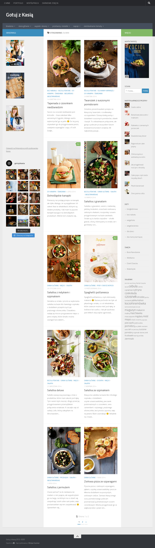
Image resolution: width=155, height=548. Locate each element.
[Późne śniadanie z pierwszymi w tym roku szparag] (23, 186)
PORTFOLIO (18, 3)
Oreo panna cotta (137, 193)
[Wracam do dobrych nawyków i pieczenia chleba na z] (34, 198)
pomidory (130, 326)
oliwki (133, 320)
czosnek (131, 296)
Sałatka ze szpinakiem (96, 390)
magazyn (130, 310)
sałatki (113, 191)
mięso (62, 285)
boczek (126, 287)
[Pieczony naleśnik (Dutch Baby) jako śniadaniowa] (23, 174)
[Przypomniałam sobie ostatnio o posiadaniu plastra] (11, 209)
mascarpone (130, 316)
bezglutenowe (64, 90)
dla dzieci (130, 231)
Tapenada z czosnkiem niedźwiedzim (60, 105)
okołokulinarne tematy (93, 26)
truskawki (129, 335)
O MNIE (7, 3)
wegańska (131, 220)
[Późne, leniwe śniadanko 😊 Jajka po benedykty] (34, 209)
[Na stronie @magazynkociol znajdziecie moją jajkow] (11, 186)
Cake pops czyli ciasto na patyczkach (139, 177)
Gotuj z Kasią (19, 14)
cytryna (137, 290)
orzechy (139, 319)
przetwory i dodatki (60, 26)
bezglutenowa (132, 209)
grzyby (147, 297)
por (136, 326)
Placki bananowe (137, 185)
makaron (140, 310)
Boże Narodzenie (133, 252)
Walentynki (131, 269)
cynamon (129, 290)
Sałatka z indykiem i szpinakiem (58, 294)
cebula (133, 286)
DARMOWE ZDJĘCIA (50, 3)
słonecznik (144, 332)
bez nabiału (52, 90)
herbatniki (128, 300)
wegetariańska (132, 225)
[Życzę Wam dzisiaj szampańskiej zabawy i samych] (11, 221)
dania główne (24, 26)
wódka (141, 335)
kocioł (128, 303)
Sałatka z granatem (95, 201)
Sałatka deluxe (55, 390)
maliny (127, 313)
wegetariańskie (53, 96)
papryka (144, 320)
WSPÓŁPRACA (33, 3)
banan (138, 283)
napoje (76, 26)
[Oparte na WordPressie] (14, 543)
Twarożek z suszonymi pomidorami (97, 102)
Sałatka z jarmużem (58, 487)
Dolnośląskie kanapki (59, 195)
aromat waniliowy (130, 283)
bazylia (143, 283)
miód (145, 316)
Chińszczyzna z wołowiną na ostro (138, 155)
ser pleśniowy (135, 330)
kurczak (138, 307)
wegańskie (68, 93)
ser (129, 329)
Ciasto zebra (136, 107)
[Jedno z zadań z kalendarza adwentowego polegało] (34, 221)
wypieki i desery (41, 26)
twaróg (136, 336)
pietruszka (138, 323)
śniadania (9, 26)
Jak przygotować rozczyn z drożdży (138, 166)
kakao (140, 300)
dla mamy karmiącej (106, 90)
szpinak (136, 332)
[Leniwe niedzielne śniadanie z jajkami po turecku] (34, 186)
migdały (139, 316)
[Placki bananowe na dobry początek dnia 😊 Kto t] (34, 174)
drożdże (140, 297)
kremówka (139, 303)
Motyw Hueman (34, 543)
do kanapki (88, 93)
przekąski (64, 477)
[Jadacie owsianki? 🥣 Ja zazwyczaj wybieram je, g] (23, 209)
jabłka (134, 300)
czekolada (131, 293)
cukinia (140, 287)
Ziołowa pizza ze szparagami (100, 481)
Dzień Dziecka (132, 263)
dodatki (100, 380)
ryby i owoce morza (105, 285)
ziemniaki (129, 338)
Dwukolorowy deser (138, 136)
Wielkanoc (131, 257)
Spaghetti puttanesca (96, 292)
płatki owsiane (142, 326)
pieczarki (129, 323)
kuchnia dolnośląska (130, 307)
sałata (126, 330)
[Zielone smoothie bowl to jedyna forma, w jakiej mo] (23, 198)
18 (79, 430)
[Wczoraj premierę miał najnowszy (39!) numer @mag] (11, 198)
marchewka (136, 313)
